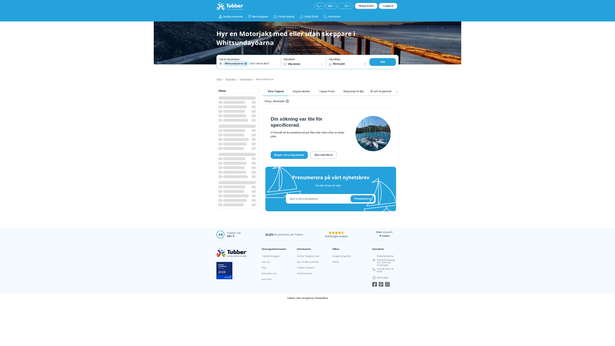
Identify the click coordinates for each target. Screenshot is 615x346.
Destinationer (304, 273)
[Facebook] (374, 285)
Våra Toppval (276, 91)
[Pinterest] (381, 285)
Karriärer (267, 279)
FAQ (264, 267)
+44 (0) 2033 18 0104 (385, 270)
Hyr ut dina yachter (308, 261)
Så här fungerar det (308, 256)
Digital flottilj (311, 16)
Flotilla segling (286, 16)
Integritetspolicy (341, 256)
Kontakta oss (269, 273)
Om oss (266, 261)
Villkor (335, 261)
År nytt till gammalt (381, 91)
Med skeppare (260, 16)
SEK (330, 6)
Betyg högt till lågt (353, 91)
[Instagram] (387, 285)
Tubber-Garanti (306, 267)
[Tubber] (230, 6)
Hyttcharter (334, 16)
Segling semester (233, 16)
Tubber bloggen (271, 256)
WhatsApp (382, 277)
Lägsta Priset (327, 91)
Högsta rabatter (301, 91)
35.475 (269, 234)
